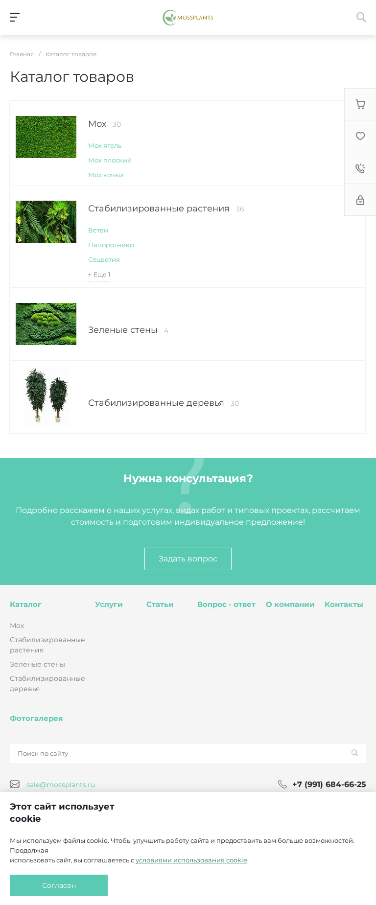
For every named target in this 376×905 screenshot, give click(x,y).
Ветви (98, 230)
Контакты (344, 604)
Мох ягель (104, 145)
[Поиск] (355, 753)
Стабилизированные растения (166, 208)
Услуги (109, 604)
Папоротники (111, 245)
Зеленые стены (128, 330)
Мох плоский (110, 160)
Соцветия (104, 259)
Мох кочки (105, 175)
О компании (290, 604)
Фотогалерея (36, 718)
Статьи (160, 604)
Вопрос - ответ (226, 604)
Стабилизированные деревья (163, 402)
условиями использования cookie (191, 860)
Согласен (59, 885)
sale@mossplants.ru (60, 784)
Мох (104, 123)
